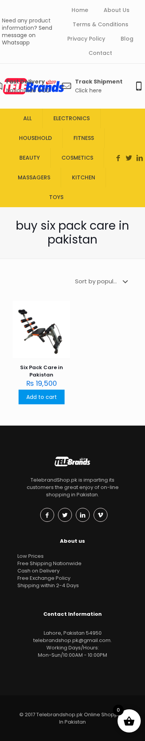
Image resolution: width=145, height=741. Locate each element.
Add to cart (41, 397)
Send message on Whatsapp (27, 35)
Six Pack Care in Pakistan (41, 371)
